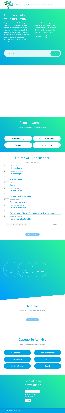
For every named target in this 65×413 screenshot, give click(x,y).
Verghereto (15, 182)
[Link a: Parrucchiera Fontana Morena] (6, 217)
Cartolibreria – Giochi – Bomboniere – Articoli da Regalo (32, 213)
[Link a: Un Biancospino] (6, 172)
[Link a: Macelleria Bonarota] (6, 200)
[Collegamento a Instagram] (7, 14)
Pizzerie (29, 194)
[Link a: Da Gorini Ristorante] (6, 206)
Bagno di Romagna (15, 188)
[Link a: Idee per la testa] (6, 167)
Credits (14, 410)
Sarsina (22, 165)
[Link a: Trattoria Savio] (6, 178)
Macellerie (13, 199)
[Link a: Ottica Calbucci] (6, 189)
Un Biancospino (16, 174)
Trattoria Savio (16, 179)
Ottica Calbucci (16, 190)
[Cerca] (55, 4)
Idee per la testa (17, 168)
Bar (12, 182)
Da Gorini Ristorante (18, 207)
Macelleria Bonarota (18, 202)
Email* (26, 388)
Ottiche (21, 188)
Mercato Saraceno (15, 177)
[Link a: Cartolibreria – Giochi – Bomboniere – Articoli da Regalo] (6, 212)
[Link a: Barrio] (6, 184)
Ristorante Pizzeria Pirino (20, 196)
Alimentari (13, 171)
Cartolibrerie (22, 210)
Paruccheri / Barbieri (15, 165)
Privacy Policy (31, 396)
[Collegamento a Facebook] (4, 14)
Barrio (12, 185)
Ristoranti (22, 177)
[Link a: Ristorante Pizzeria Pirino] (6, 195)
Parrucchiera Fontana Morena (22, 219)
